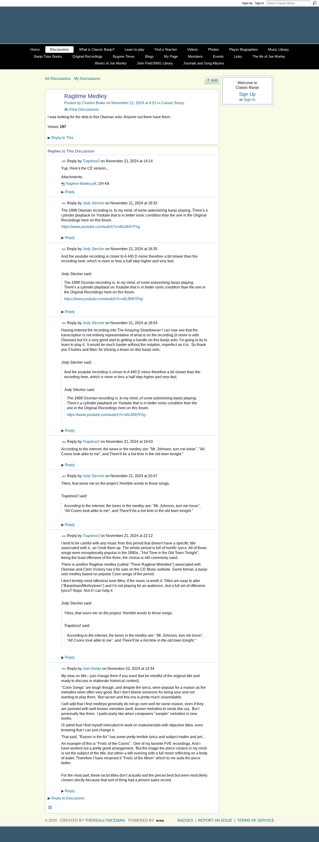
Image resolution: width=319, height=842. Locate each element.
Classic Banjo (172, 103)
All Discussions (58, 79)
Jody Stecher (93, 203)
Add (214, 80)
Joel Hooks (92, 669)
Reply (68, 192)
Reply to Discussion (66, 798)
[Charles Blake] (53, 105)
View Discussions (84, 109)
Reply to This (60, 138)
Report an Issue (215, 820)
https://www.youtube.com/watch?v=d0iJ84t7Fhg (100, 227)
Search (314, 3)
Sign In (259, 3)
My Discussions (87, 79)
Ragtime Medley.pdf (81, 183)
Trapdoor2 (91, 161)
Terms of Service (255, 820)
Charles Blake (93, 103)
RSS (50, 808)
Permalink (64, 161)
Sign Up (247, 3)
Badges (185, 820)
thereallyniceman (105, 820)
